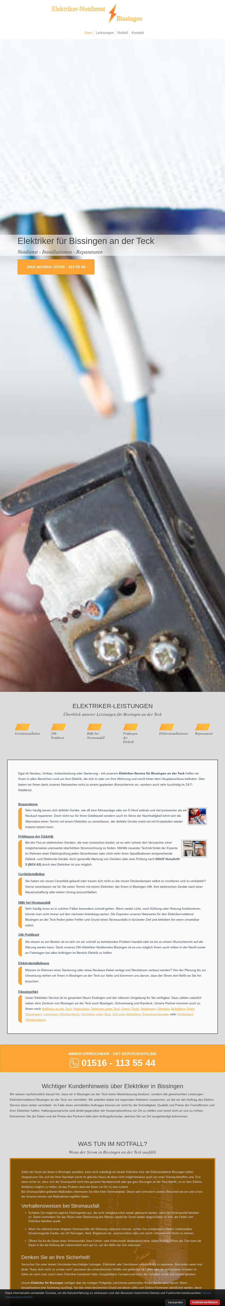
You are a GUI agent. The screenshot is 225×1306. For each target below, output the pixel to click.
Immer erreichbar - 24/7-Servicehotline (112, 1060)
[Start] (112, 13)
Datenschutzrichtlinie (19, 1297)
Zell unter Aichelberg (126, 1014)
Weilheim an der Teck (57, 1008)
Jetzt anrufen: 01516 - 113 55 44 (56, 267)
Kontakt (138, 32)
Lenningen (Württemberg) (62, 1014)
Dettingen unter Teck (105, 1008)
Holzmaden (81, 1008)
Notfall (122, 32)
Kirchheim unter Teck (96, 1014)
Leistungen (105, 32)
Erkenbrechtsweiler (156, 1014)
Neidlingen (148, 1008)
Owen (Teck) (130, 1008)
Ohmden (163, 1008)
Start (88, 32)
